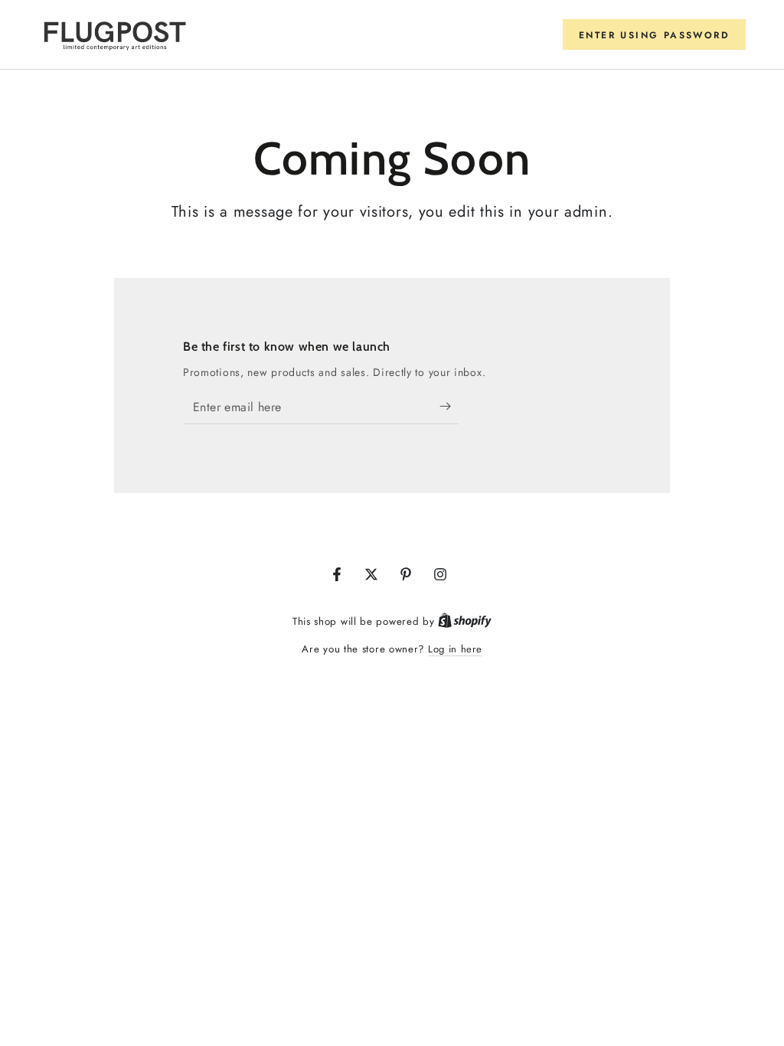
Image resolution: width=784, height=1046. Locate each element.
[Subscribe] (449, 406)
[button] (654, 34)
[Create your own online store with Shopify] (465, 621)
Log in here (455, 649)
